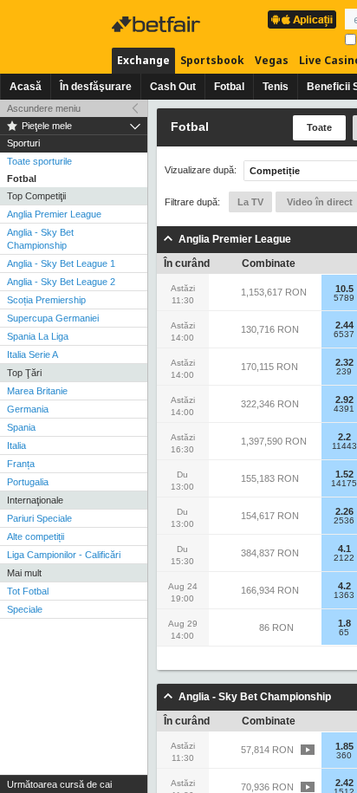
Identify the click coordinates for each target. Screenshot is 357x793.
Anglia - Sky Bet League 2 (61, 281)
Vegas (272, 60)
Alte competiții (35, 536)
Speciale (24, 609)
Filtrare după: (192, 202)
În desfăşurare (96, 87)
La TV (250, 202)
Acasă (26, 87)
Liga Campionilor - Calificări (63, 554)
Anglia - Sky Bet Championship (40, 238)
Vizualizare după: (201, 170)
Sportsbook (212, 60)
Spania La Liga (37, 336)
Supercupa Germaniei (53, 318)
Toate (319, 127)
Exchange (143, 60)
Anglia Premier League (54, 214)
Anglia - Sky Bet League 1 (61, 263)
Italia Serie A (32, 354)
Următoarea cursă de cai (59, 784)
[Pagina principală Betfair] (158, 24)
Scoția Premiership (46, 300)
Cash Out (173, 87)
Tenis (276, 87)
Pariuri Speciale (39, 518)
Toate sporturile (39, 161)
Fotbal (229, 87)
